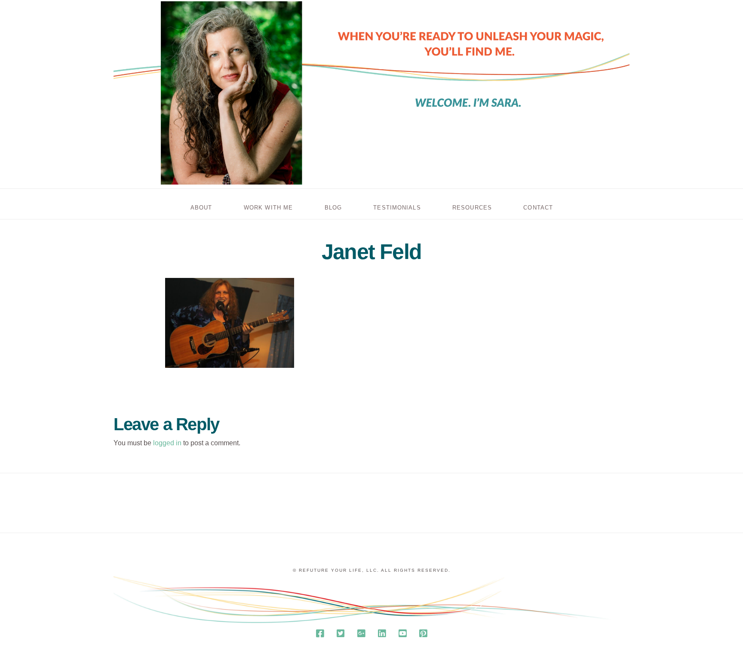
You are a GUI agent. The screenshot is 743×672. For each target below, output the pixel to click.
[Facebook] (320, 633)
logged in (167, 443)
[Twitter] (340, 633)
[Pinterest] (423, 633)
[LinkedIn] (382, 633)
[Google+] (361, 633)
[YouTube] (402, 633)
